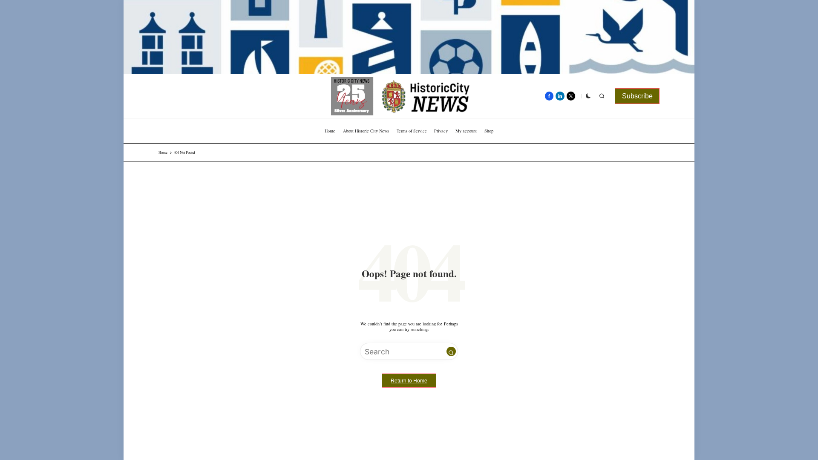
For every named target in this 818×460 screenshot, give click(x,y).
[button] (637, 96)
